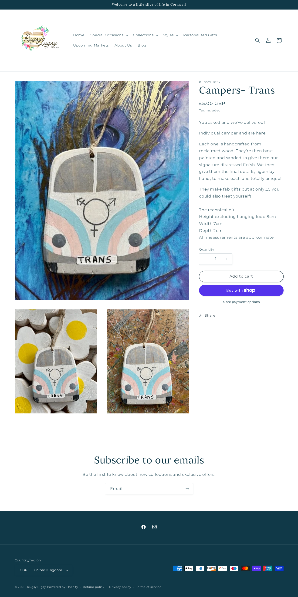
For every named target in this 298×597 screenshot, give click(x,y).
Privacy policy (120, 587)
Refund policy (94, 587)
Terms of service (148, 587)
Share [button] (210, 315)
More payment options (241, 302)
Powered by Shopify (62, 587)
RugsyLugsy (36, 587)
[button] (108, 35)
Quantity (206, 249)
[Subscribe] (187, 488)
